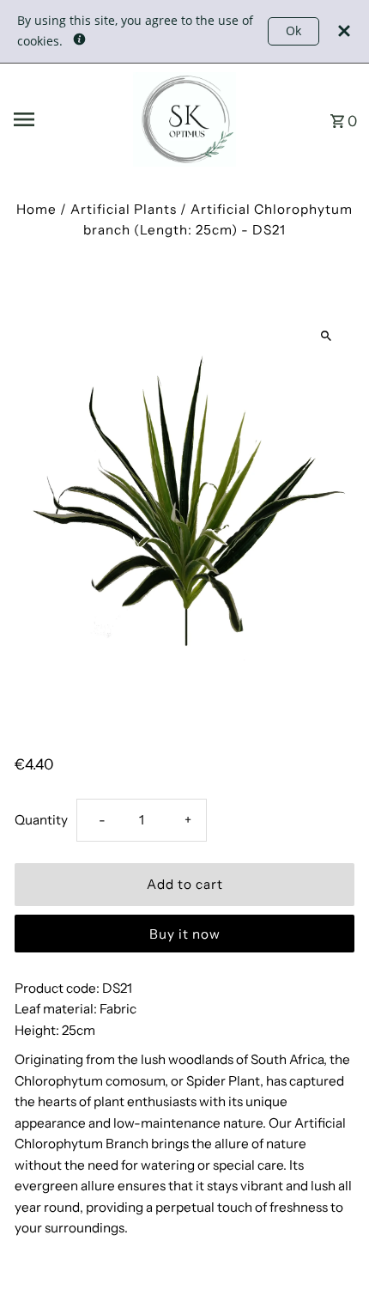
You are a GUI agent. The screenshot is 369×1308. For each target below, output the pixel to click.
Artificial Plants (123, 209)
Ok (293, 30)
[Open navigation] (66, 119)
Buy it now (185, 934)
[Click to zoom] (326, 335)
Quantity (41, 820)
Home (36, 209)
